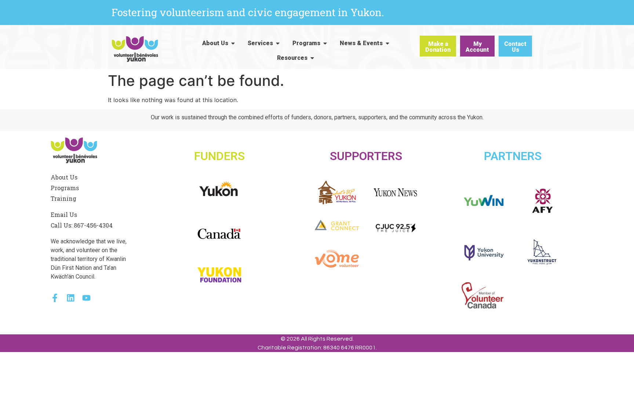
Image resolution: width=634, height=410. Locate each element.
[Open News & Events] (387, 43)
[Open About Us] (233, 43)
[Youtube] (86, 298)
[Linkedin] (70, 298)
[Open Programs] (325, 43)
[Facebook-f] (55, 298)
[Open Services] (278, 43)
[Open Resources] (312, 58)
